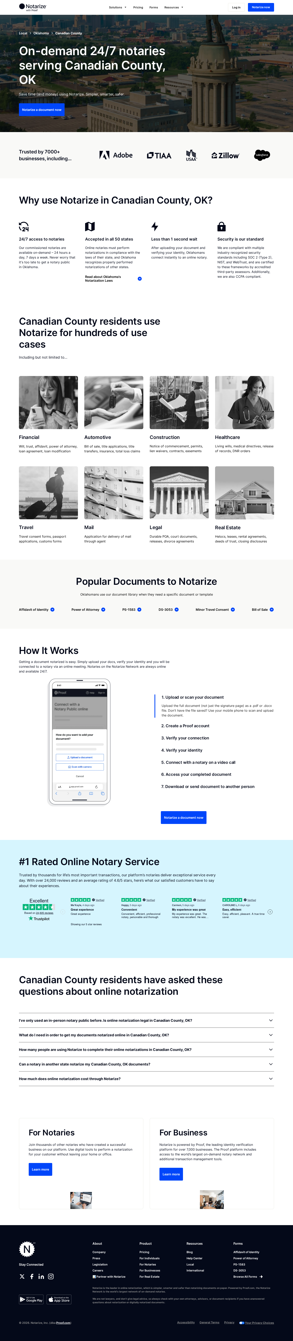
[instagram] (51, 1276)
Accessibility (186, 1322)
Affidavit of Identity (246, 1252)
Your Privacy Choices (259, 1322)
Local (190, 1264)
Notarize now (261, 7)
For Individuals (150, 1258)
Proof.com (63, 1322)
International (195, 1270)
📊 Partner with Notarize (108, 1276)
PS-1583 (239, 1264)
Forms (153, 7)
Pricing (138, 7)
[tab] (214, 706)
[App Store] (59, 1299)
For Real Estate (149, 1276)
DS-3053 (239, 1270)
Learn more (40, 1169)
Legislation (100, 1264)
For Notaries (148, 1264)
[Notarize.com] (27, 1249)
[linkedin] (41, 1276)
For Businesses (150, 1270)
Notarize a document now (41, 110)
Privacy (229, 1322)
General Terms (209, 1322)
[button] (118, 7)
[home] (45, 7)
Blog (190, 1252)
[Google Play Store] (31, 1299)
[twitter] (22, 1276)
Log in (236, 7)
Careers (97, 1270)
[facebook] (32, 1276)
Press (96, 1258)
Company (99, 1252)
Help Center (195, 1258)
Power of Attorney (245, 1258)
